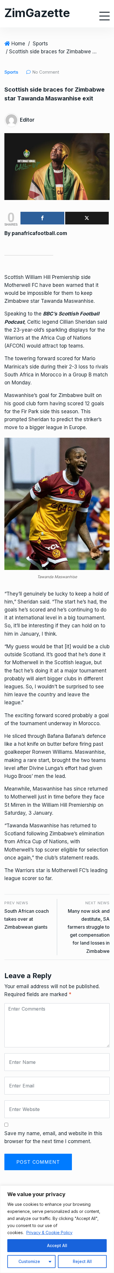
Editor (27, 120)
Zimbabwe (16, 301)
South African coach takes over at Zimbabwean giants (26, 919)
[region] (57, 1229)
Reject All (82, 1261)
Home (18, 44)
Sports (40, 44)
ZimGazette (37, 13)
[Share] (42, 218)
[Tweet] (87, 218)
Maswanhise (89, 752)
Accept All (57, 1245)
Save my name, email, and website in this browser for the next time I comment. (53, 1137)
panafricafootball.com (39, 233)
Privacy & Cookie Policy (49, 1232)
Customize (29, 1261)
